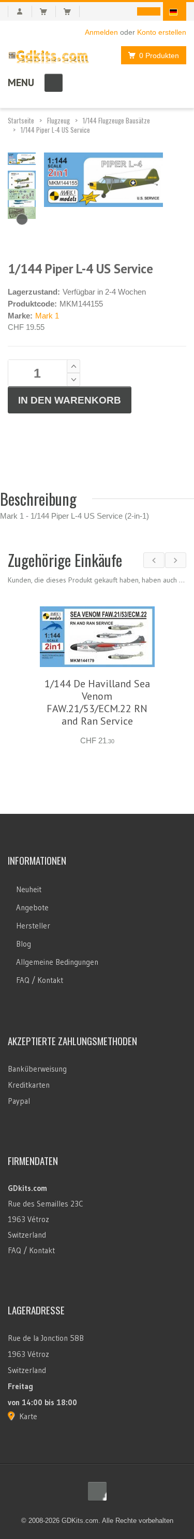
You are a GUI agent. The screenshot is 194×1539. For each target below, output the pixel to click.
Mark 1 (47, 315)
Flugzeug (58, 120)
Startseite (21, 120)
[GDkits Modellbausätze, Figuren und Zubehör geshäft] (48, 54)
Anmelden (101, 32)
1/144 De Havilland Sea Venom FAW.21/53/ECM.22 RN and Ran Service (97, 702)
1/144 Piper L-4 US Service (55, 129)
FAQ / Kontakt (39, 980)
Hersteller (33, 926)
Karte (28, 1416)
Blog (23, 944)
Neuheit (28, 889)
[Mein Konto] (20, 11)
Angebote (32, 907)
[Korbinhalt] (48, 11)
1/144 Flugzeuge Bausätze (116, 120)
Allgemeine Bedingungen (57, 962)
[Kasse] (72, 11)
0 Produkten (159, 55)
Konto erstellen (161, 32)
